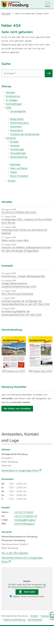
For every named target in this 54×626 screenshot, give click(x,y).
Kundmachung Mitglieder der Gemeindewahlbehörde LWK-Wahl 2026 (21, 313)
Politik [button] (8, 107)
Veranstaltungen (14, 103)
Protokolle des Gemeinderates (24, 134)
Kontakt (11, 180)
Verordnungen (17, 149)
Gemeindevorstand (19, 122)
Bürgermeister (17, 119)
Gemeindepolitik (18, 111)
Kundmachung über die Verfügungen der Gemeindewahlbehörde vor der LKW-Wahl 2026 (25, 302)
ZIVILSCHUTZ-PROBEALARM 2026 (18, 212)
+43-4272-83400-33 (25, 516)
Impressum (46, 615)
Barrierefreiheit (35, 619)
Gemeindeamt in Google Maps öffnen (21, 470)
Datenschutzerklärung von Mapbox (28, 586)
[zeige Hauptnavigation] (48, 4)
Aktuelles (14, 141)
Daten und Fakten (19, 168)
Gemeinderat (16, 130)
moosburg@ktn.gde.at (25, 519)
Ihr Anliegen (12, 100)
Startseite (6, 13)
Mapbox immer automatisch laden (28, 596)
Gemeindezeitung (18, 156)
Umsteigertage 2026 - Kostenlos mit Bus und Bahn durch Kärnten (26, 221)
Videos (13, 172)
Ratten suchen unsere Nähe (15, 240)
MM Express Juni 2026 (13, 371)
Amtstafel (14, 145)
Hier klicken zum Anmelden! (17, 408)
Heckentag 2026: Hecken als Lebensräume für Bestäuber (24, 231)
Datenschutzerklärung (14, 619)
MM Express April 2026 (40, 371)
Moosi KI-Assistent (19, 175)
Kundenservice (13, 96)
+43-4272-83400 (23, 512)
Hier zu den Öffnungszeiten (14, 552)
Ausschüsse (15, 126)
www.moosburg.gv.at (24, 523)
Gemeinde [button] (11, 137)
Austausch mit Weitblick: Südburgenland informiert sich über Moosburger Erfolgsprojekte (26, 249)
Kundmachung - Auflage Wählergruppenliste (23, 276)
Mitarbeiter (15, 164)
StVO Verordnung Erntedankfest (17, 293)
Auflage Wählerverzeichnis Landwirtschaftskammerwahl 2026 (18, 285)
